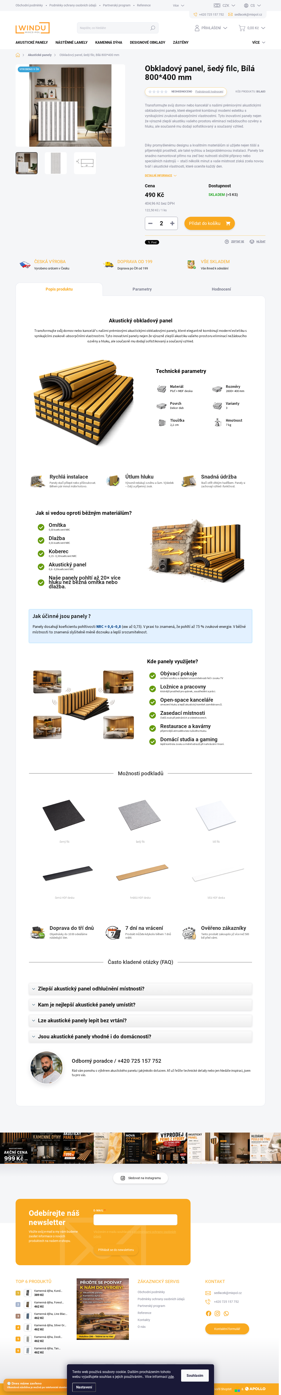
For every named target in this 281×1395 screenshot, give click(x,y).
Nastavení (84, 1387)
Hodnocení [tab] (221, 289)
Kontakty (144, 1320)
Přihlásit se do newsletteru (116, 1250)
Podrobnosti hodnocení (209, 91)
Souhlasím (195, 1375)
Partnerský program (116, 5)
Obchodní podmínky (29, 5)
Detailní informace (158, 175)
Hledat (152, 28)
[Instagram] (217, 1312)
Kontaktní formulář (227, 1329)
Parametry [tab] (142, 289)
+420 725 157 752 (226, 1301)
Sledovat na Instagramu (144, 1178)
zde (171, 1377)
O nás (142, 1326)
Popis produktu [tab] (59, 289)
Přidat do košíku (204, 223)
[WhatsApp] (226, 1312)
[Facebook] (208, 1312)
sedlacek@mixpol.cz (228, 1293)
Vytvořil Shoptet (221, 1389)
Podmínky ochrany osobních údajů (72, 5)
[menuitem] (33, 42)
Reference (144, 5)
